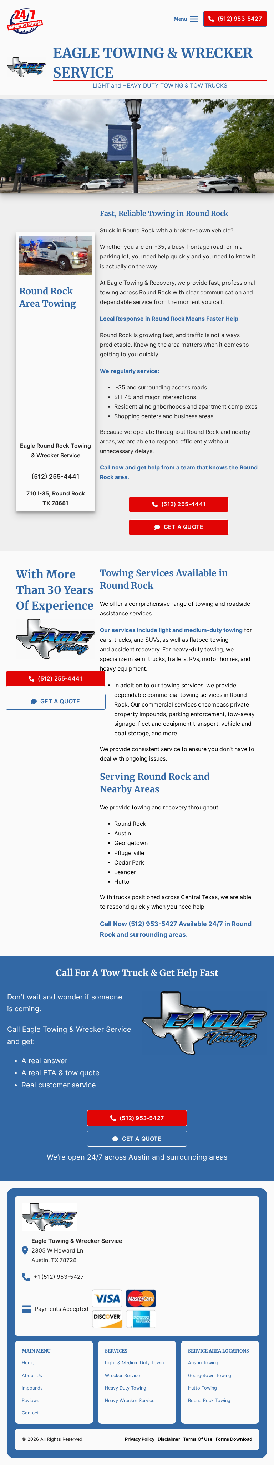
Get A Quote (183, 527)
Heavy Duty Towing (125, 1388)
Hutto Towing (202, 1388)
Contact (30, 1413)
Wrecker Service (122, 1375)
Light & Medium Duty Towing (136, 1362)
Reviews (30, 1400)
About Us (32, 1375)
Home (28, 1362)
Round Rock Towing (209, 1400)
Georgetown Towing (209, 1375)
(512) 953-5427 (240, 18)
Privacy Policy (139, 1439)
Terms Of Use (198, 1439)
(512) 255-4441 (183, 504)
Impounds (32, 1388)
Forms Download (234, 1439)
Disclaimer (169, 1439)
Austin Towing (203, 1362)
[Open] (194, 19)
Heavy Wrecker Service (129, 1400)
